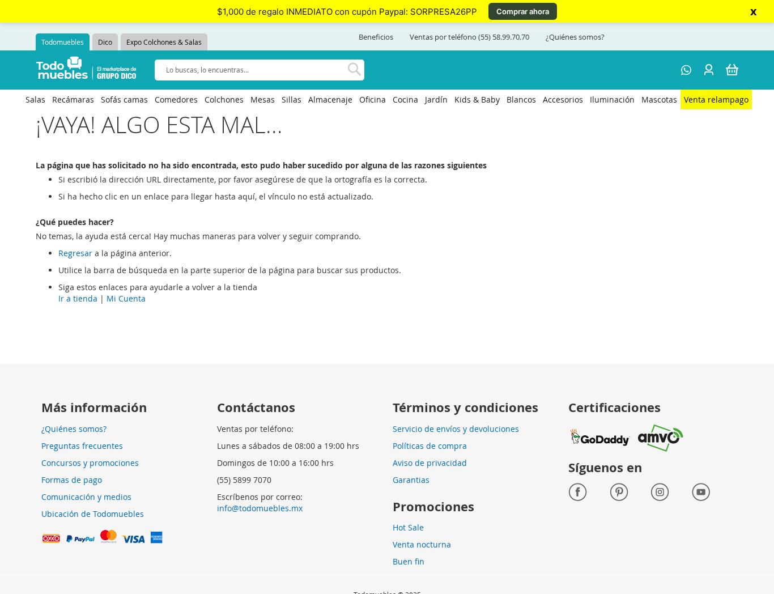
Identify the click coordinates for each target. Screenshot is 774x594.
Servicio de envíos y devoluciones (456, 428)
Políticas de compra (430, 445)
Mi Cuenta (126, 298)
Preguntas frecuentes (82, 445)
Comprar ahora (522, 11)
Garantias (411, 479)
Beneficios (376, 37)
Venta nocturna (422, 544)
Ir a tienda (77, 298)
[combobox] (259, 70)
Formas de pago (71, 479)
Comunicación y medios (86, 496)
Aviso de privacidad (430, 462)
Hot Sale (408, 527)
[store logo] (86, 70)
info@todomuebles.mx (260, 508)
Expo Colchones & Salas (164, 41)
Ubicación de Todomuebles (92, 513)
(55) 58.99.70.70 (503, 37)
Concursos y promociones (90, 462)
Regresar (75, 253)
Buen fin (408, 561)
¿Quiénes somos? (575, 37)
